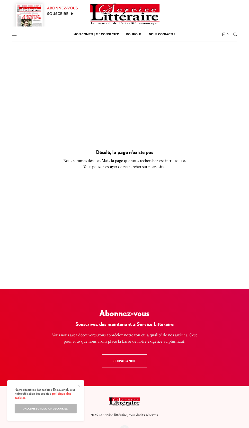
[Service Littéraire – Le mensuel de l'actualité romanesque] (124, 13)
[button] (124, 360)
